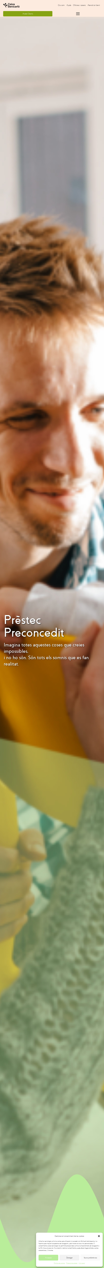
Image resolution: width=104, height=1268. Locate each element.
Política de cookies (59, 1263)
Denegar (69, 1258)
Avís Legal (82, 1263)
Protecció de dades (71, 1263)
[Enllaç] (20, 5)
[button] (99, 1236)
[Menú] (77, 14)
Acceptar (48, 1258)
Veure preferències (90, 1258)
